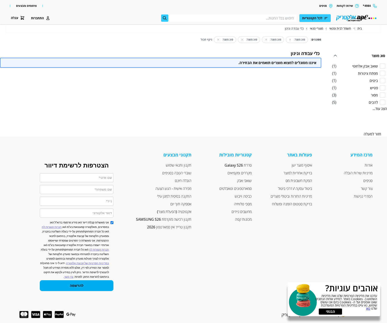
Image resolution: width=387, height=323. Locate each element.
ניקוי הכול (206, 39)
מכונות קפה (243, 219)
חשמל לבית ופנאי (340, 28)
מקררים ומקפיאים (240, 172)
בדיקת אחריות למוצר (298, 172)
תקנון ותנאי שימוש (178, 165)
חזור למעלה (372, 134)
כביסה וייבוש (243, 196)
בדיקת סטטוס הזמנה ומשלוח (292, 203)
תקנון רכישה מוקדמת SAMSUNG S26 (163, 219)
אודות (369, 165)
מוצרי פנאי (316, 28)
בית (359, 28)
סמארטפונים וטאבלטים (235, 188)
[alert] (334, 299)
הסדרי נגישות (363, 196)
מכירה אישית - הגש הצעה (173, 188)
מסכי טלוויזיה (243, 203)
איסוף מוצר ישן (302, 165)
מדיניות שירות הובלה (358, 172)
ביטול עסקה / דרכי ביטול (295, 188)
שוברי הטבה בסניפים (176, 172)
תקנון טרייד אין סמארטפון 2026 (169, 227)
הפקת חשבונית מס (299, 180)
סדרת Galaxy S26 (238, 165)
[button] (40, 18)
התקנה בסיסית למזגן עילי (174, 196)
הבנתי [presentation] (330, 311)
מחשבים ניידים (242, 211)
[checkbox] (358, 66)
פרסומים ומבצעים (26, 6)
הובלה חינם (183, 180)
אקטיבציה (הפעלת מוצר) (174, 211)
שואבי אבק (244, 180)
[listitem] (358, 66)
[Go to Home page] (355, 18)
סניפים (368, 180)
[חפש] (164, 18)
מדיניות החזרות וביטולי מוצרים (291, 196)
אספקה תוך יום (180, 203)
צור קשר (367, 188)
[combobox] (229, 18)
